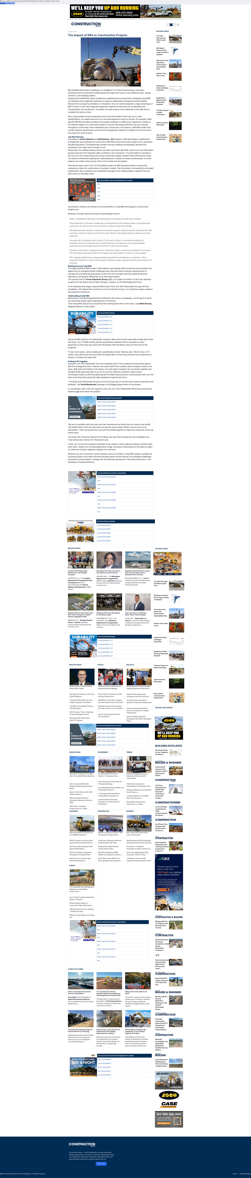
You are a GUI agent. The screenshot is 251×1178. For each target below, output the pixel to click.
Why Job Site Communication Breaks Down (161, 137)
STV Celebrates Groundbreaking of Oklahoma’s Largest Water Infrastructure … (82, 889)
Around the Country (164, 708)
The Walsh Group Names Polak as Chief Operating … (81, 707)
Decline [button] (2, 3)
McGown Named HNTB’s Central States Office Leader (81, 687)
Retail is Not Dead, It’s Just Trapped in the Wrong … (161, 752)
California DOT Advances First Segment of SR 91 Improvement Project (161, 771)
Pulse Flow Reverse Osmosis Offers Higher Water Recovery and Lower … (162, 964)
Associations (74, 752)
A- (168, 24)
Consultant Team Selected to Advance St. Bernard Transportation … (139, 702)
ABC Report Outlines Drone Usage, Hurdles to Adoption (161, 597)
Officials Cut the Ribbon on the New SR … (82, 916)
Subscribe (101, 1164)
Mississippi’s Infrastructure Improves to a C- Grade (136, 803)
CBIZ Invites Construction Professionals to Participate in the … (139, 785)
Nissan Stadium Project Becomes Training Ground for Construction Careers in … (162, 847)
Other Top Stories (75, 969)
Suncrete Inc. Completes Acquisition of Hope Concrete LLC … (139, 848)
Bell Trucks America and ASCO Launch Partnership (137, 834)
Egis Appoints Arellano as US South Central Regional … (82, 695)
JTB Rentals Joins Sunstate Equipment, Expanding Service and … (139, 860)
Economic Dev (103, 811)
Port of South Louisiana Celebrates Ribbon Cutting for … (82, 898)
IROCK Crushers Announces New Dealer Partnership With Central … (81, 842)
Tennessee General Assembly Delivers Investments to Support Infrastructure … (138, 710)
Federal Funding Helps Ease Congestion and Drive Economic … (139, 695)
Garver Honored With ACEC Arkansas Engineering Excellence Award (81, 786)
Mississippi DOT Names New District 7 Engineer (80, 719)
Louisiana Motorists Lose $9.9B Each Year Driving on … (137, 797)
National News (162, 31)
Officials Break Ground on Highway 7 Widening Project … (82, 910)
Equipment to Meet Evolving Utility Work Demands (161, 654)
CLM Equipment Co (104, 317)
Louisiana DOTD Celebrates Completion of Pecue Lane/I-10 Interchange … (109, 802)
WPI (98, 184)
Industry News (74, 548)
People (101, 665)
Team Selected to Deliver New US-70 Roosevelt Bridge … (110, 783)
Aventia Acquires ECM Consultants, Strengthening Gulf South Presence (139, 842)
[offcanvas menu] (178, 25)
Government (103, 752)
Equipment (73, 811)
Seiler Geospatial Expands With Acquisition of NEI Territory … (137, 854)
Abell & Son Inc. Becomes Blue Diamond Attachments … (80, 859)
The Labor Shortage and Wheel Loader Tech (160, 583)
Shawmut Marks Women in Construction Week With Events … (81, 904)
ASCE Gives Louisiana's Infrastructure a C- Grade (78, 807)
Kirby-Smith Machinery (106, 402)
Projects (130, 665)
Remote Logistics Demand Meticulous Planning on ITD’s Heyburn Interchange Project (161, 1003)
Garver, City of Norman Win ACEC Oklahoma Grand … (81, 793)
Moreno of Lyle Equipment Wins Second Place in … (109, 715)
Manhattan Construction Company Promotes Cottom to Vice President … (110, 708)
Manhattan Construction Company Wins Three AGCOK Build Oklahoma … (82, 776)
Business (130, 811)
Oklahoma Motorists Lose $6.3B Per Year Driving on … (139, 791)
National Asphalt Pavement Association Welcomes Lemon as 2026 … (81, 800)
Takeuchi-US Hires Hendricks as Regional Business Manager (109, 687)
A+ (174, 24)
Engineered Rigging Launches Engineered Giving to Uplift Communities (137, 776)
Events (72, 865)
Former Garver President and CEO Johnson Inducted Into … (110, 695)
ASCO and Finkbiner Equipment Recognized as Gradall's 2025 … (81, 854)
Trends (129, 752)
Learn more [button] (55, 1)
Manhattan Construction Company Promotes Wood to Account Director (110, 701)
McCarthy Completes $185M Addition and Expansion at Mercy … (110, 854)
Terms (235, 1174)
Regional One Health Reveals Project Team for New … (108, 848)
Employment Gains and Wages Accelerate (162, 88)
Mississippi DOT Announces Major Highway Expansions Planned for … (139, 687)
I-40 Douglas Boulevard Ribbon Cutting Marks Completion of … (109, 795)
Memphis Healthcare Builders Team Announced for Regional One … (110, 834)
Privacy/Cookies (245, 1174)
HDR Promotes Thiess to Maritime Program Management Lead (81, 713)
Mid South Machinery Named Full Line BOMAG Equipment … (81, 834)
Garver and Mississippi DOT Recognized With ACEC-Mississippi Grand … (139, 719)
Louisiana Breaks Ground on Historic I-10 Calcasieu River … (108, 775)
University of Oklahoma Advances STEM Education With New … (109, 842)
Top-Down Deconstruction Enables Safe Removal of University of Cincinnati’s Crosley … (160, 791)
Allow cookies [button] (10, 3)
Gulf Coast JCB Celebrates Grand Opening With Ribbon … (81, 848)
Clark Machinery (104, 525)
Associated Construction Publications (18, 1174)
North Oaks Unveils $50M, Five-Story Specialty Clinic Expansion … (110, 859)
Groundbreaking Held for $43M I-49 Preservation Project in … (110, 789)
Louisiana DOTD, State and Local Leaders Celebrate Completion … (81, 701)
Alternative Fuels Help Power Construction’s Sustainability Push (162, 65)
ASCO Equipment (104, 1059)
